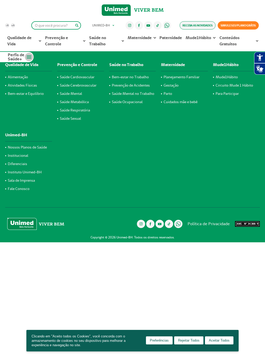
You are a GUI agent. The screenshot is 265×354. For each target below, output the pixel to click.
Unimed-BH (116, 10)
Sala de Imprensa (21, 180)
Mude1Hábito (198, 37)
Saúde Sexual (70, 118)
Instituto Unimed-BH (25, 172)
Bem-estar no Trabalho (130, 77)
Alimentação (18, 77)
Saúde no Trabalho (97, 41)
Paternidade (170, 37)
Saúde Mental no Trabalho (133, 93)
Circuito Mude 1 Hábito (234, 85)
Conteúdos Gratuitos (229, 41)
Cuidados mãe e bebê (180, 102)
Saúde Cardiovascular (77, 77)
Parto (168, 93)
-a (7, 25)
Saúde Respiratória (75, 110)
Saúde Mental (71, 93)
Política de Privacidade (209, 223)
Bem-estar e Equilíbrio (26, 93)
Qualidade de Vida (19, 41)
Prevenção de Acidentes (131, 85)
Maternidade (140, 37)
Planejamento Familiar (182, 77)
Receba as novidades (197, 25)
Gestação (171, 85)
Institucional (18, 155)
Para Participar (227, 93)
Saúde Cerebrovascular (78, 85)
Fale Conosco (19, 188)
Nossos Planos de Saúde (27, 147)
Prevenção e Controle (56, 41)
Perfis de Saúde (16, 57)
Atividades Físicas (22, 85)
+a (12, 25)
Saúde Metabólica (74, 102)
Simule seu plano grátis (238, 25)
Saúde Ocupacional (127, 102)
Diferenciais (17, 163)
